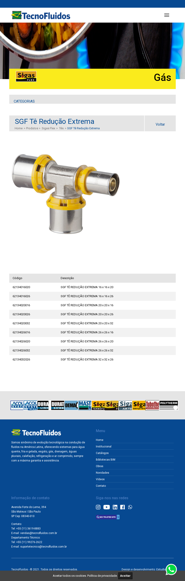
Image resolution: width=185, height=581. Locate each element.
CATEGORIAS (24, 101)
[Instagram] (98, 506)
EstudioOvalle (165, 569)
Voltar (160, 124)
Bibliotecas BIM (105, 459)
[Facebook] (122, 506)
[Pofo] (40, 15)
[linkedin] (115, 506)
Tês (61, 128)
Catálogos (102, 453)
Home (19, 128)
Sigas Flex (48, 128)
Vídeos (100, 479)
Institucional (103, 446)
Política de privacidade (102, 575)
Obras (99, 466)
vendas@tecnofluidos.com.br (38, 533)
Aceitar (125, 575)
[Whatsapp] (130, 506)
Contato (101, 485)
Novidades (102, 472)
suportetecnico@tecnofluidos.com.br (43, 546)
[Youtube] (106, 506)
